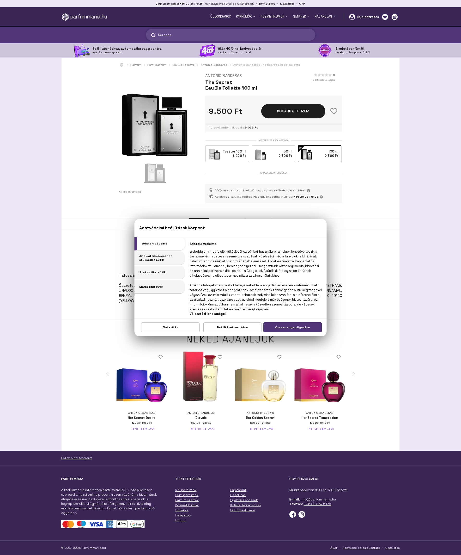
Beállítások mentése (232, 327)
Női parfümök (185, 490)
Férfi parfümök (187, 495)
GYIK (302, 3)
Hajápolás (183, 515)
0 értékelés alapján (324, 79)
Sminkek (181, 510)
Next (353, 374)
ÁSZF (334, 548)
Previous (107, 374)
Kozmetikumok (187, 505)
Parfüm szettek (187, 500)
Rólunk (180, 520)
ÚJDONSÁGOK (220, 16)
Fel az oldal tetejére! (76, 458)
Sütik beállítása (242, 510)
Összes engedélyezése (292, 327)
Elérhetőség (267, 3)
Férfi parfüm (156, 65)
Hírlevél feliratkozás (245, 505)
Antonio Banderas (214, 65)
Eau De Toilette (184, 65)
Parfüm (136, 65)
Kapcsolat (238, 490)
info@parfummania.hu (318, 499)
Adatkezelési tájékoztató (361, 548)
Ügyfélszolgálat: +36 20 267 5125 (179, 3)
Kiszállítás (287, 3)
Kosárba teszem (293, 111)
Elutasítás (170, 327)
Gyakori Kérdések (244, 500)
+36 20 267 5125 (305, 197)
